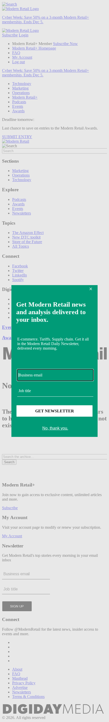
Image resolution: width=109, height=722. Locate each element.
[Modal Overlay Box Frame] (54, 361)
